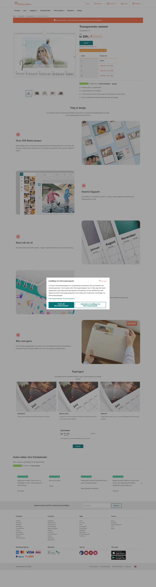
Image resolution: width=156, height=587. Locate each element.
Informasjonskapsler (55, 298)
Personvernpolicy (69, 298)
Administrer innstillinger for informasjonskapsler (90, 305)
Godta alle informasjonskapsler (61, 305)
